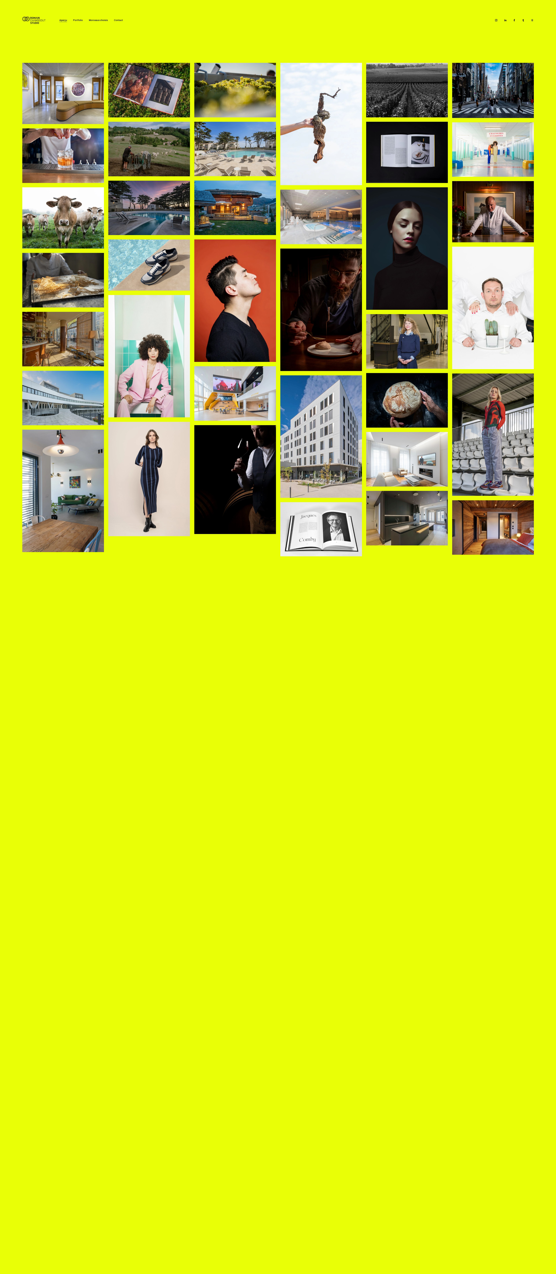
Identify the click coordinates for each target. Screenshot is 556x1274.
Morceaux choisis (98, 20)
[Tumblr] (523, 20)
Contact (118, 20)
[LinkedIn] (505, 20)
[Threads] (532, 20)
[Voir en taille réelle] (63, 93)
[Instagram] (496, 20)
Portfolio (78, 20)
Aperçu (63, 20)
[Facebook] (514, 20)
